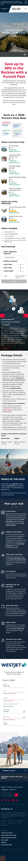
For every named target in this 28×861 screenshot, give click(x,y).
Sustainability (21, 820)
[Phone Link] (2, 858)
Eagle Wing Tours (6, 844)
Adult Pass (8, 264)
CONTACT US (12, 789)
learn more (4, 348)
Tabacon (3, 842)
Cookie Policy (21, 849)
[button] (14, 770)
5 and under (8, 271)
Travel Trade (11, 822)
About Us (3, 820)
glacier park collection (8, 837)
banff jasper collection (8, 835)
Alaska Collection (6, 832)
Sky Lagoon (4, 840)
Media (19, 822)
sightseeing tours (8, 410)
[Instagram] (9, 800)
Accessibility (4, 825)
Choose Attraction (10, 257)
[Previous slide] (2, 315)
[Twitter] (6, 800)
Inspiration (11, 820)
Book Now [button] (14, 281)
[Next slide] (25, 316)
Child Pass (8, 268)
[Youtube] (13, 800)
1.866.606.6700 (4, 789)
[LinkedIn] (17, 800)
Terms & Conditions (7, 850)
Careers (3, 822)
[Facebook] (2, 800)
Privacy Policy (13, 849)
